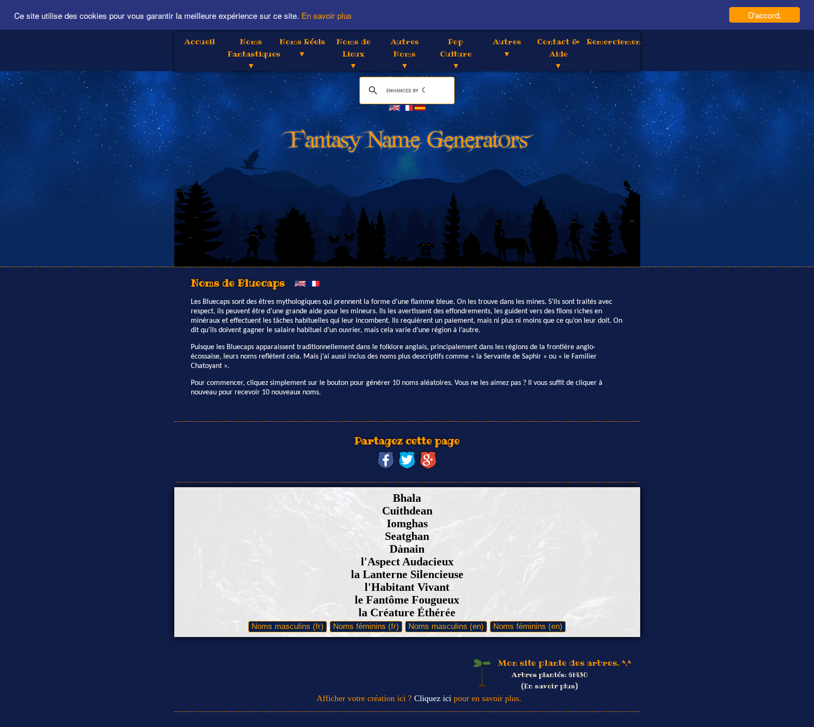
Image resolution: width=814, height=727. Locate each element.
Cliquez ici (432, 698)
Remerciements (617, 41)
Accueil (199, 41)
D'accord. (764, 15)
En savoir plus (326, 15)
